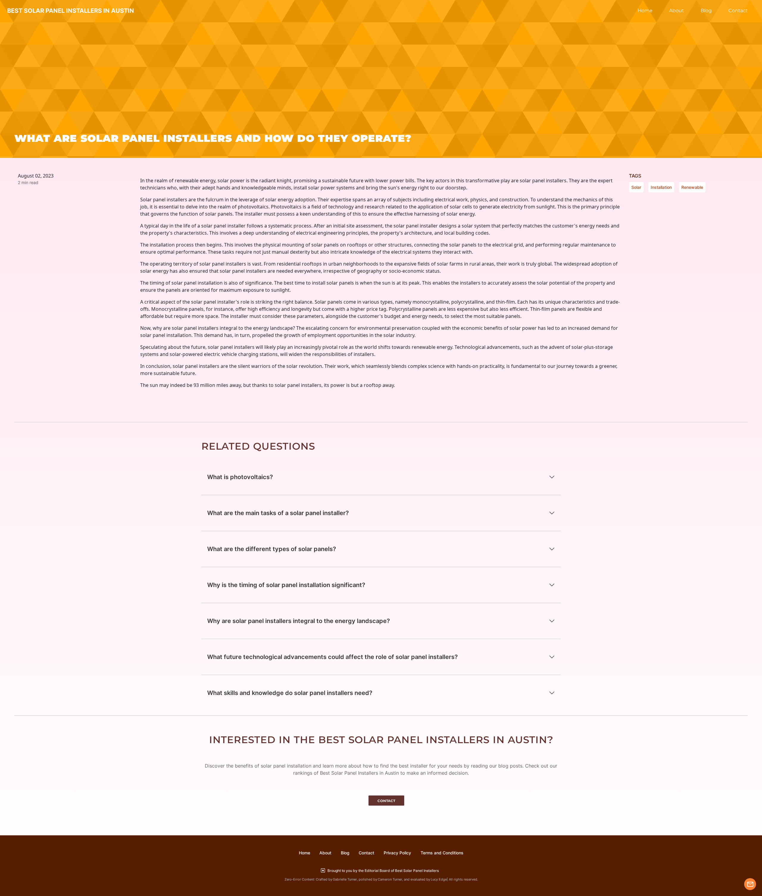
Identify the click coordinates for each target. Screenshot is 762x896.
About (676, 10)
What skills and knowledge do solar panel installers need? (289, 692)
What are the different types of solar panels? (271, 549)
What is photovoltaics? (240, 477)
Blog (706, 10)
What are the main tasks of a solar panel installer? (278, 513)
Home (645, 10)
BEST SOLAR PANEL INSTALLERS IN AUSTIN (70, 10)
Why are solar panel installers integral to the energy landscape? (298, 620)
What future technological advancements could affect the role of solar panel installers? (332, 656)
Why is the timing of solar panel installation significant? (286, 585)
